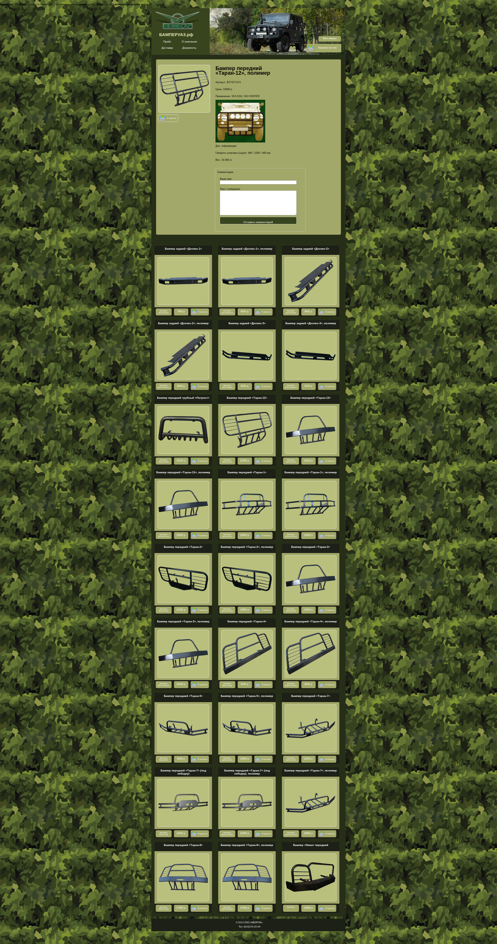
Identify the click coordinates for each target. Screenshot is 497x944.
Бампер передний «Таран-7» (310, 695)
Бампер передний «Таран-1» (247, 472)
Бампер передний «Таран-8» (183, 845)
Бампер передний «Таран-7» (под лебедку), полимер (247, 772)
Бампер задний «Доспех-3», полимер (310, 323)
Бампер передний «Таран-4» (247, 621)
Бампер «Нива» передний (310, 845)
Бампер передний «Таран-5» (183, 695)
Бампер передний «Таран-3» (310, 546)
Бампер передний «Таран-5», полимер (247, 695)
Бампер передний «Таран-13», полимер (183, 472)
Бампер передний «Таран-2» (183, 546)
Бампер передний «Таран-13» (310, 397)
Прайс (167, 41)
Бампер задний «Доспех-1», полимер (247, 248)
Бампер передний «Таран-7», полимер (310, 770)
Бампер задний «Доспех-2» (310, 248)
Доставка (167, 47)
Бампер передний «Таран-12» (247, 397)
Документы (189, 47)
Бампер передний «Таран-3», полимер (183, 621)
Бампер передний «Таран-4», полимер (310, 621)
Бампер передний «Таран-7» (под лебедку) (183, 772)
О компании (189, 41)
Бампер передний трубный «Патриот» (183, 397)
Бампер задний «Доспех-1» (183, 248)
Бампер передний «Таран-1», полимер (310, 472)
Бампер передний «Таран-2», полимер (247, 546)
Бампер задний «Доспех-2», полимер (183, 323)
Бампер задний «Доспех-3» (247, 323)
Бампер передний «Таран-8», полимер (247, 845)
